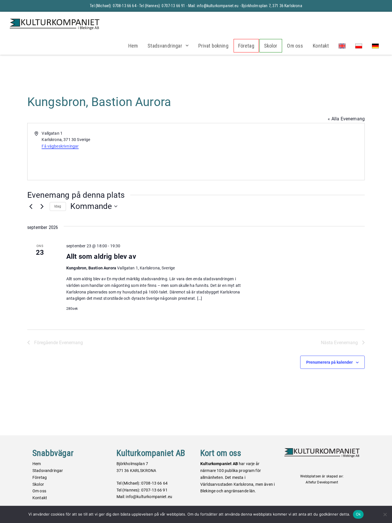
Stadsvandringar (165, 46)
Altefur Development (322, 482)
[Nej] (385, 514)
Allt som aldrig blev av (101, 256)
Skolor (270, 46)
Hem (133, 46)
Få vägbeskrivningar (60, 146)
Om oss (295, 46)
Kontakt (321, 46)
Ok (358, 514)
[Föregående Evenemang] (30, 206)
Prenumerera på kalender (329, 362)
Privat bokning (213, 46)
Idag (57, 206)
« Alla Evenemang (346, 119)
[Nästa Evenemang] (41, 206)
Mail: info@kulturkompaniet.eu (213, 5)
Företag (246, 46)
